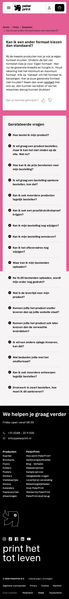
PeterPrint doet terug (38, 496)
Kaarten (7, 455)
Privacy (33, 586)
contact (49, 82)
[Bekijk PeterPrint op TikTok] (10, 539)
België (41, 593)
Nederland (28, 593)
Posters (7, 472)
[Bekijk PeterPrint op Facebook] (16, 539)
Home (6, 27)
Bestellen (27, 27)
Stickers (7, 476)
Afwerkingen (10, 496)
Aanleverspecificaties (38, 460)
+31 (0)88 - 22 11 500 (21, 433)
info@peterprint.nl (19, 438)
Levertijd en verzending (39, 480)
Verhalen (38, 464)
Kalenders (8, 488)
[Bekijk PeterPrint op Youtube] (29, 539)
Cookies (45, 586)
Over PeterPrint (35, 488)
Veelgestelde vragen (37, 476)
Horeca (7, 484)
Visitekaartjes (10, 480)
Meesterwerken (35, 468)
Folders (7, 468)
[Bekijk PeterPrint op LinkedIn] (22, 539)
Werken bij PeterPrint (38, 492)
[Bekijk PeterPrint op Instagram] (4, 539)
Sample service (34, 472)
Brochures (8, 460)
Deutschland (55, 593)
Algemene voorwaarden (14, 586)
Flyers (6, 464)
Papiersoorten (11, 492)
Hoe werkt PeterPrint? (38, 455)
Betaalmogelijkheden (38, 484)
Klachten (57, 586)
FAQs (16, 27)
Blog (28, 464)
